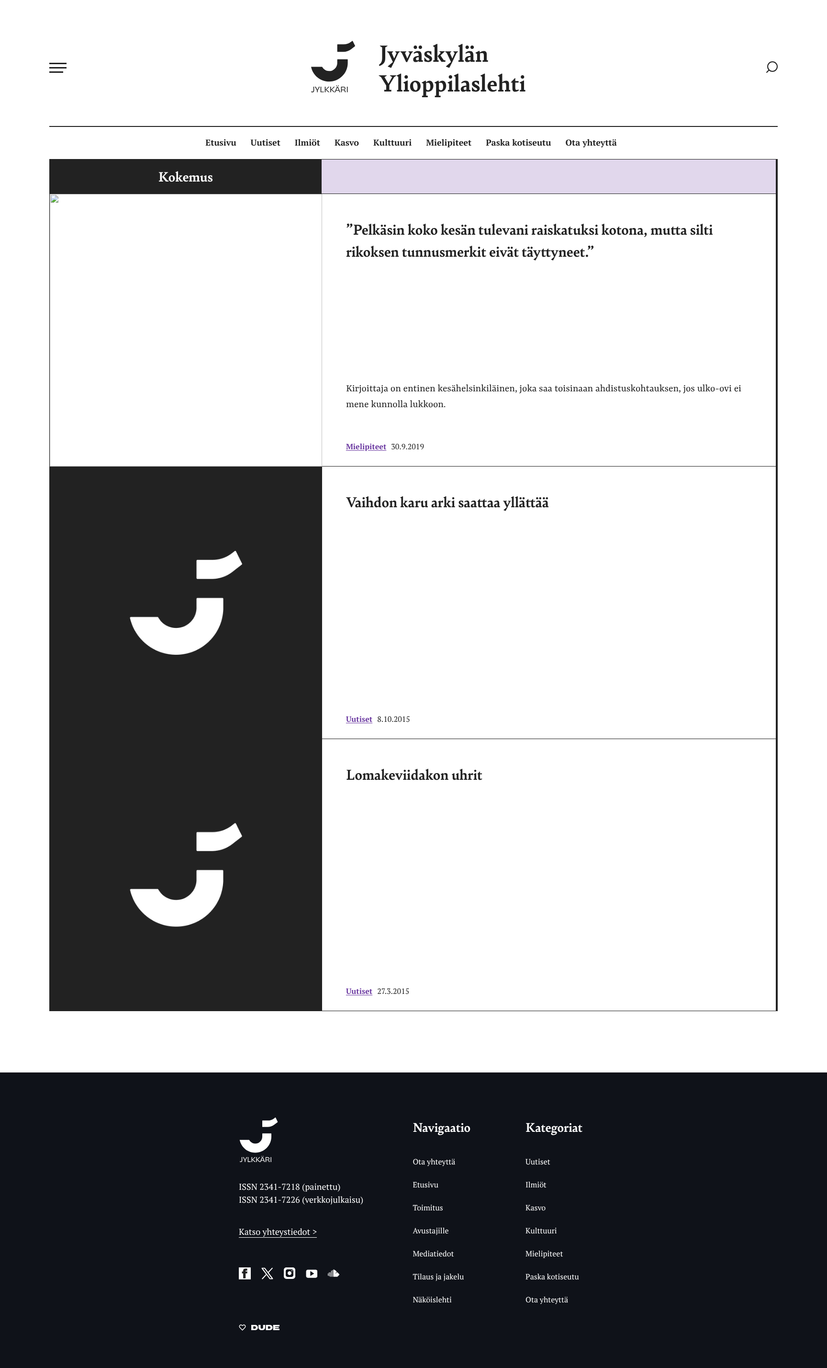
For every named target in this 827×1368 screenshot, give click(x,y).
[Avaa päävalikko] (58, 67)
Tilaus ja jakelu (438, 1276)
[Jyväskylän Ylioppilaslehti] (259, 1158)
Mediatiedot (433, 1253)
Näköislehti (432, 1299)
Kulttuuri (392, 142)
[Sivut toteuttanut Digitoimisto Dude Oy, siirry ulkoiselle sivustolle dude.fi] (259, 1329)
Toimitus (428, 1207)
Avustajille (430, 1230)
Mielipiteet (448, 142)
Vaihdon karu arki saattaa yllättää (447, 501)
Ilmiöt (307, 142)
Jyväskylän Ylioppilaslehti (452, 68)
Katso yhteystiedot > (278, 1232)
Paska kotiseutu (518, 142)
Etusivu (220, 142)
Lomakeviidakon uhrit (414, 774)
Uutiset (265, 142)
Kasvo (347, 142)
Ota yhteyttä (591, 142)
